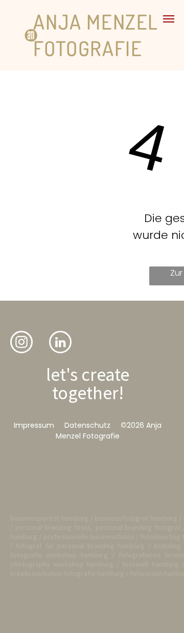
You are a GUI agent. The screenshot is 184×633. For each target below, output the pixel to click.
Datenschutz (87, 425)
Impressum (34, 425)
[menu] (168, 19)
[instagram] (21, 343)
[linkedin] (60, 343)
